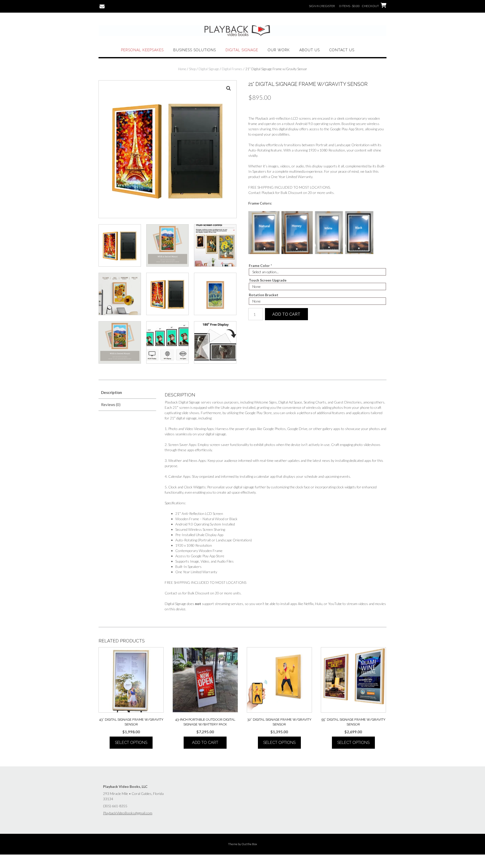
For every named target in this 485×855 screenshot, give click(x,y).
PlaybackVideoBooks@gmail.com (127, 813)
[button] (228, 88)
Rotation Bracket (263, 295)
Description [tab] (111, 392)
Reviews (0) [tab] (110, 404)
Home (182, 69)
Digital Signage (242, 50)
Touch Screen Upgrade (267, 280)
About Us (309, 50)
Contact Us (341, 50)
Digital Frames (232, 69)
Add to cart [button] (205, 742)
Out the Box (249, 844)
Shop (192, 69)
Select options (131, 742)
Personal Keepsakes (142, 50)
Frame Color (260, 265)
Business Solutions (194, 50)
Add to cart (286, 314)
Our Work (279, 50)
